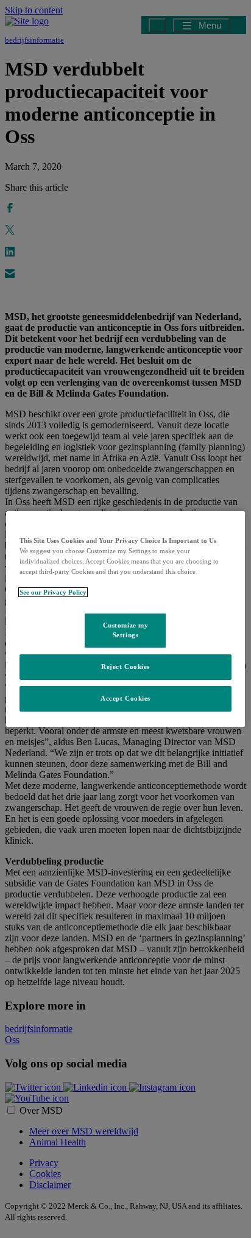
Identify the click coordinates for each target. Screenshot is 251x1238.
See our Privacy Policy (53, 592)
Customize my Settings (126, 629)
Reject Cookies (125, 666)
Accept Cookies (125, 698)
